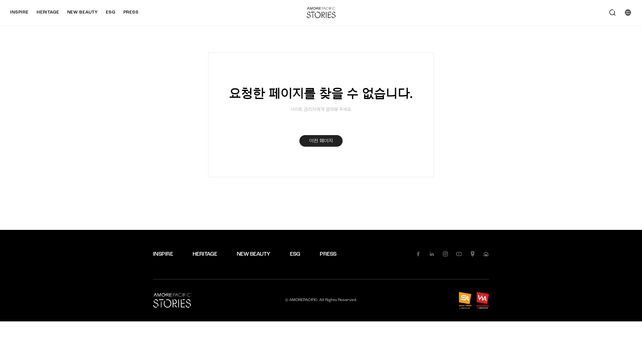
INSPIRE (163, 254)
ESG (295, 254)
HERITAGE (205, 254)
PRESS (328, 254)
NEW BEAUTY (253, 254)
